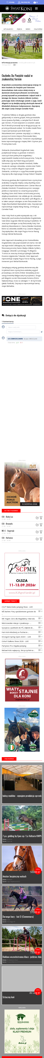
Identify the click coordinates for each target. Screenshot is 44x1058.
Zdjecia (19, 29)
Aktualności (8, 29)
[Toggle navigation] (36, 8)
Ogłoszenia (9, 759)
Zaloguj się (25, 2)
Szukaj (11, 2)
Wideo (28, 29)
